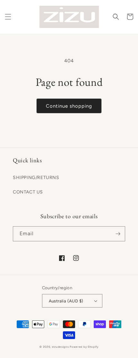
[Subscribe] (118, 233)
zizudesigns (60, 346)
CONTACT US (28, 192)
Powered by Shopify (84, 346)
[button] (8, 17)
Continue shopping (69, 106)
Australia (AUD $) (66, 301)
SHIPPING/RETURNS (36, 177)
